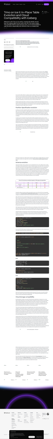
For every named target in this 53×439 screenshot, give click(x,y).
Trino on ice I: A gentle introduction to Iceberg (23, 40)
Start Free (46, 4)
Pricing (24, 4)
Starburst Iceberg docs (27, 357)
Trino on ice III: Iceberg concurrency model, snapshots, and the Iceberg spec (28, 43)
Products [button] (14, 4)
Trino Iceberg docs (39, 356)
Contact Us (39, 4)
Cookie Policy (12, 437)
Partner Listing (26, 421)
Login (42, 4)
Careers (31, 415)
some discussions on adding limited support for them (29, 193)
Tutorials (37, 416)
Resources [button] (21, 4)
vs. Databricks (26, 415)
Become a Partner (26, 422)
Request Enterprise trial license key (9, 47)
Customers (31, 416)
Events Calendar (20, 421)
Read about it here (40, 0)
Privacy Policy (5, 434)
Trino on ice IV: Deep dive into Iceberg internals (23, 44)
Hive (35, 96)
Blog (18, 415)
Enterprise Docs (38, 415)
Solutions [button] (17, 4)
